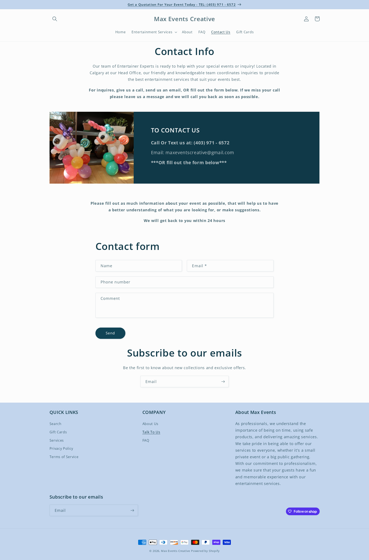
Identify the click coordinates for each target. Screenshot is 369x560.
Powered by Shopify (205, 551)
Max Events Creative (175, 551)
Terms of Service (64, 456)
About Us (150, 423)
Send (110, 333)
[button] (55, 18)
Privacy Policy (61, 448)
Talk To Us (151, 432)
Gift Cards (58, 432)
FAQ (145, 440)
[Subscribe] (223, 381)
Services (57, 440)
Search (56, 423)
